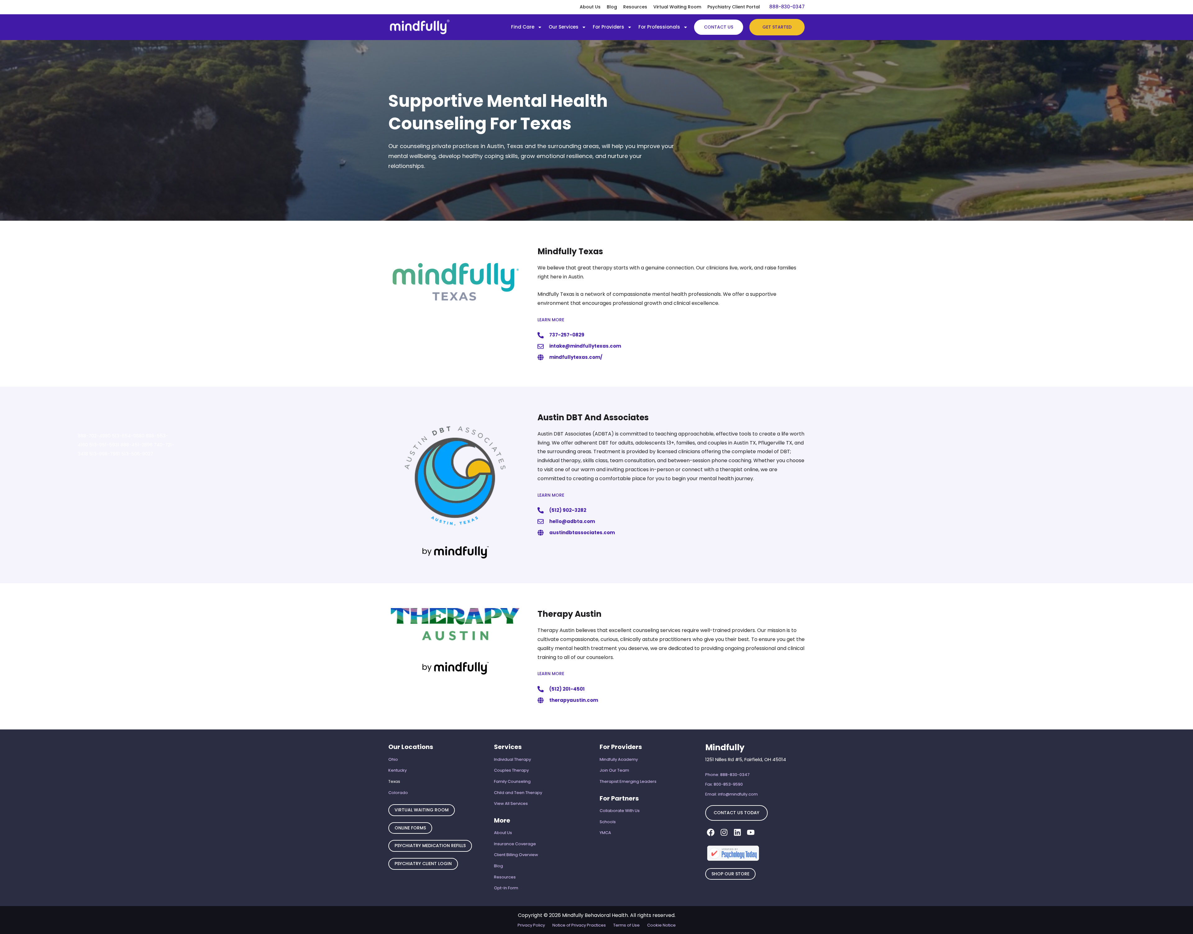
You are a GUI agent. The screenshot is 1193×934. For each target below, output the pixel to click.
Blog (612, 7)
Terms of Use (626, 925)
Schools (608, 822)
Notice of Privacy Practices (579, 925)
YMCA (605, 833)
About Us (590, 7)
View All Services (511, 803)
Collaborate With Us (620, 811)
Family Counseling (512, 781)
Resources (635, 7)
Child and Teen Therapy (518, 793)
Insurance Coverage (515, 844)
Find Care (522, 27)
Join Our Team (614, 770)
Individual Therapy (512, 759)
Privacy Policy (531, 925)
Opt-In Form (506, 888)
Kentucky (397, 770)
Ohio (393, 759)
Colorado (398, 793)
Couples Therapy (511, 770)
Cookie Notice (661, 925)
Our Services (563, 27)
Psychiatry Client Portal (733, 7)
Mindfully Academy (619, 759)
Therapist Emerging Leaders (628, 781)
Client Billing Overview (516, 855)
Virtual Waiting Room (677, 7)
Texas (394, 781)
